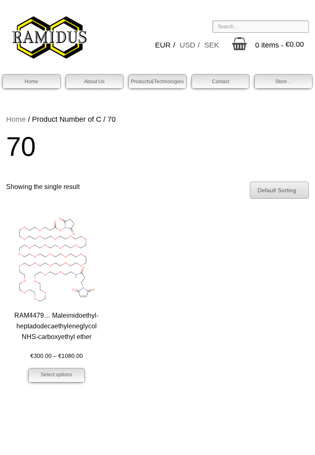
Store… (283, 81)
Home (31, 81)
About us (94, 81)
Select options (56, 375)
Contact (220, 81)
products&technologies (157, 81)
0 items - (279, 45)
